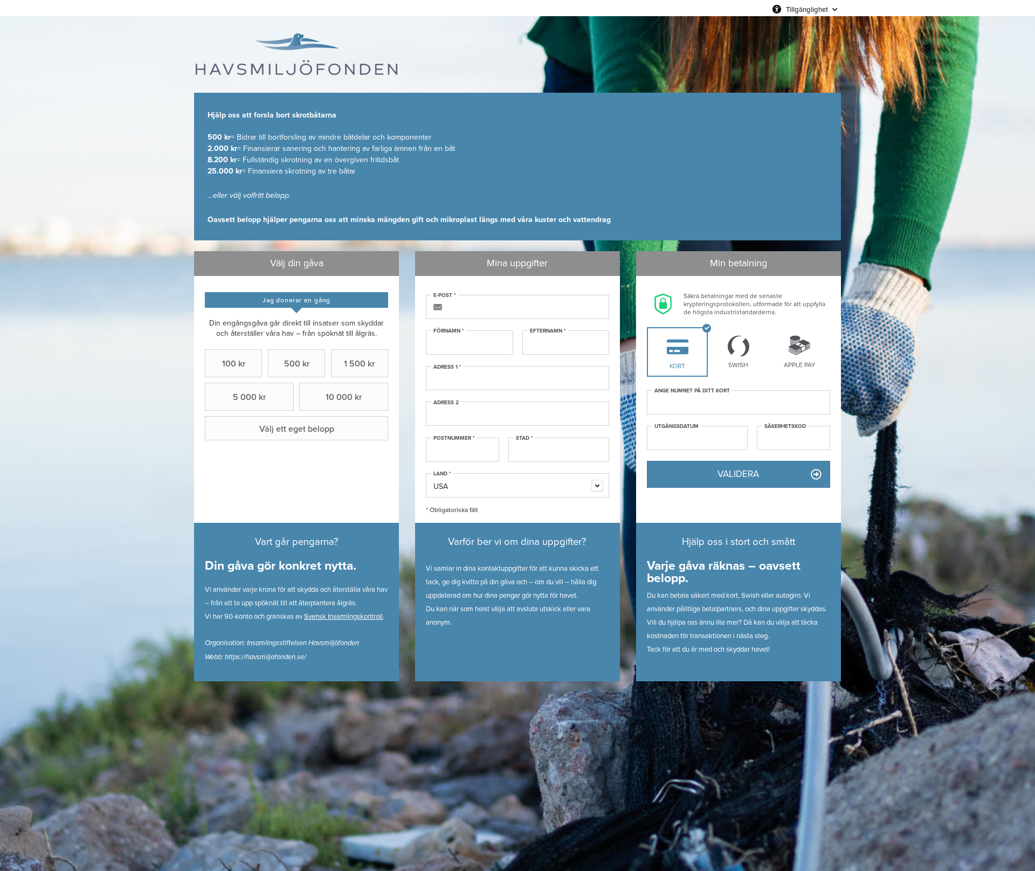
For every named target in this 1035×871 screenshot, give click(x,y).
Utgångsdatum (676, 426)
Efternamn (548, 331)
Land (442, 474)
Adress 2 (446, 402)
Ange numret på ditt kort (692, 391)
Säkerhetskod (785, 426)
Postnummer (454, 438)
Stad (524, 438)
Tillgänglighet (807, 9)
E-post (444, 295)
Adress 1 (447, 367)
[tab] (296, 300)
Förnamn (448, 331)
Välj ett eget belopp (296, 428)
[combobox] (517, 485)
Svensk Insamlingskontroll (343, 616)
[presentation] (296, 300)
